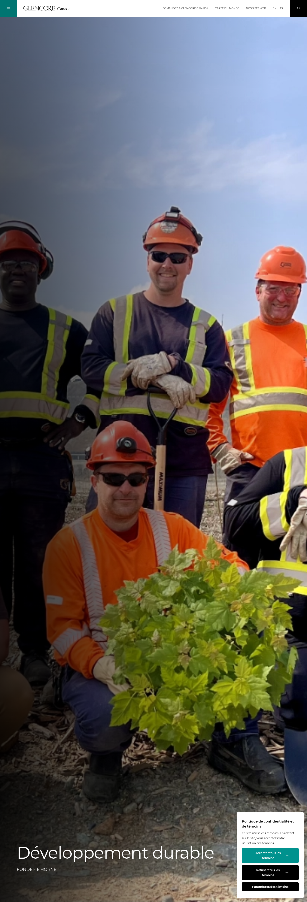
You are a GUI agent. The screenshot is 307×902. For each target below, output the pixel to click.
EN (275, 8)
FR (282, 8)
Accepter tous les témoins (268, 855)
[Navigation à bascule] (8, 8)
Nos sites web (256, 8)
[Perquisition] (298, 8)
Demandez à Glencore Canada (185, 8)
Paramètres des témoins (270, 887)
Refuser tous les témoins (268, 872)
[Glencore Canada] (48, 8)
